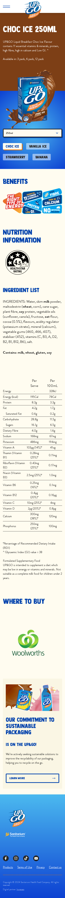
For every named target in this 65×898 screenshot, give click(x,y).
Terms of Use (24, 867)
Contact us (55, 867)
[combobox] (32, 133)
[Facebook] (6, 858)
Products (8, 867)
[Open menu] (6, 6)
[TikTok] (26, 858)
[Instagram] (16, 858)
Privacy (40, 867)
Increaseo (20, 889)
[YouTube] (36, 858)
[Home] (32, 6)
